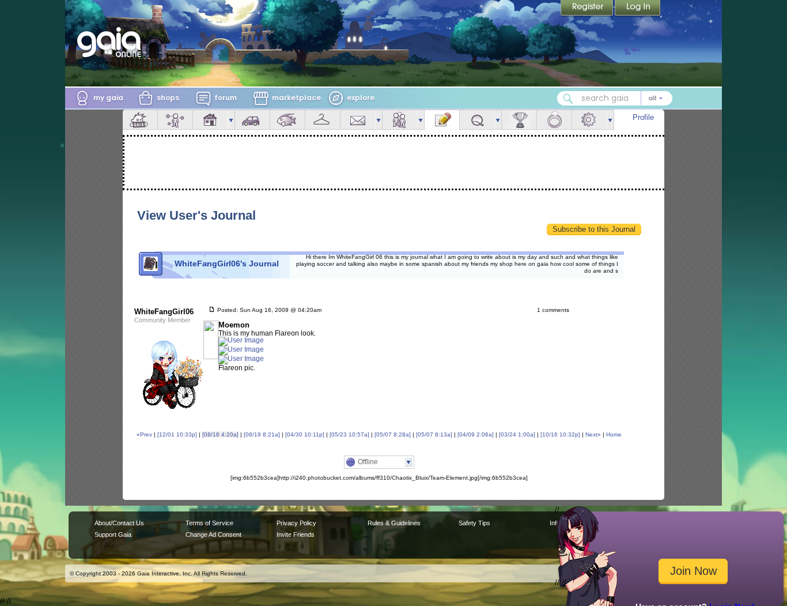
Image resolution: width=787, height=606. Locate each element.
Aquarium (287, 119)
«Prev (144, 434)
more (231, 119)
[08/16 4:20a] (220, 434)
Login (638, 8)
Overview (140, 119)
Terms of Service (209, 523)
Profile (643, 117)
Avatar (175, 119)
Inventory (322, 119)
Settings (589, 119)
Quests (477, 119)
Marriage (554, 119)
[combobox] (614, 98)
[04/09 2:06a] (475, 434)
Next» (593, 434)
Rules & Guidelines (394, 523)
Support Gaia (112, 534)
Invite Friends (296, 534)
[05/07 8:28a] (392, 434)
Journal (442, 119)
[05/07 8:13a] (434, 434)
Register (588, 8)
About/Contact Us (119, 523)
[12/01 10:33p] (177, 434)
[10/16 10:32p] (560, 434)
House (210, 119)
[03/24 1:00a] (517, 434)
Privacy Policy (296, 523)
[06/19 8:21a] (262, 434)
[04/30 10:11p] (304, 434)
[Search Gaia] (568, 98)
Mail (357, 119)
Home (614, 434)
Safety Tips (474, 523)
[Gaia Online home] (111, 42)
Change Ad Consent (213, 534)
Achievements (519, 119)
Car (252, 119)
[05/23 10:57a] (349, 434)
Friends (400, 119)
